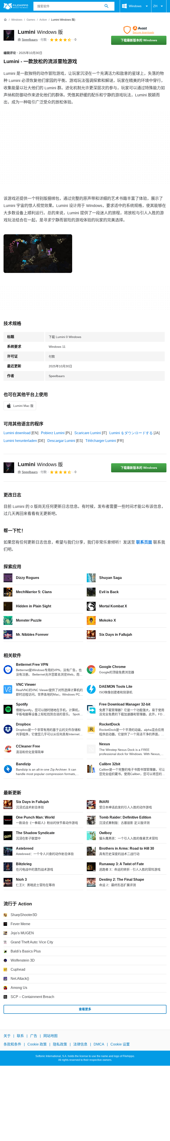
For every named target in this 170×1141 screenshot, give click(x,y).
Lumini (40, 32)
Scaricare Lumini (87, 433)
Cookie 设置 (120, 1044)
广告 (33, 1036)
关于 (7, 1036)
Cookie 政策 (37, 1044)
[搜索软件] (106, 6)
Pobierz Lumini (53, 433)
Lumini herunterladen (20, 441)
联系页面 (144, 542)
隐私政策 (60, 1044)
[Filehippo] (16, 6)
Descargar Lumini (61, 441)
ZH (155, 6)
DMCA (99, 1044)
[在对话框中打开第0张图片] (38, 253)
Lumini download (17, 433)
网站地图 (50, 1036)
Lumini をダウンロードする (131, 433)
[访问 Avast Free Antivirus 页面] (138, 30)
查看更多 (85, 1009)
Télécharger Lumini (100, 441)
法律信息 (80, 1044)
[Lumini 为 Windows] (9, 35)
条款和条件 (12, 1044)
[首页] (5, 20)
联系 (20, 1036)
